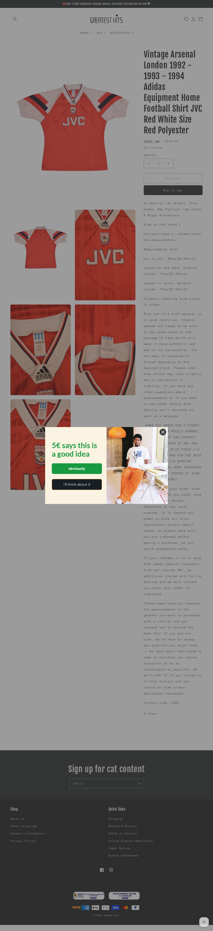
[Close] (163, 432)
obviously (76, 469)
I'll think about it (76, 484)
